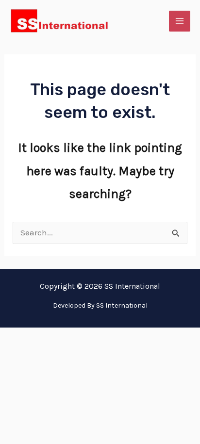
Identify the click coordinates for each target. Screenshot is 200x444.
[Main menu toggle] (179, 21)
